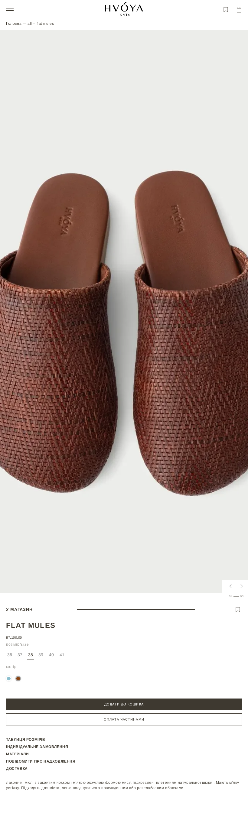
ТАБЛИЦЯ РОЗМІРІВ (25, 740)
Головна (13, 23)
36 (10, 656)
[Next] (239, 586)
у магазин (19, 609)
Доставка (17, 769)
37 (21, 656)
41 (62, 656)
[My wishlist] (225, 10)
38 (30, 654)
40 (52, 656)
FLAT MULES (45, 23)
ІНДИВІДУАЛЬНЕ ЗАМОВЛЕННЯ (37, 747)
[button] (10, 9)
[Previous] (228, 586)
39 (41, 656)
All (30, 23)
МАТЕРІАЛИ (17, 754)
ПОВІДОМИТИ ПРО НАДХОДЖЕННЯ (41, 761)
